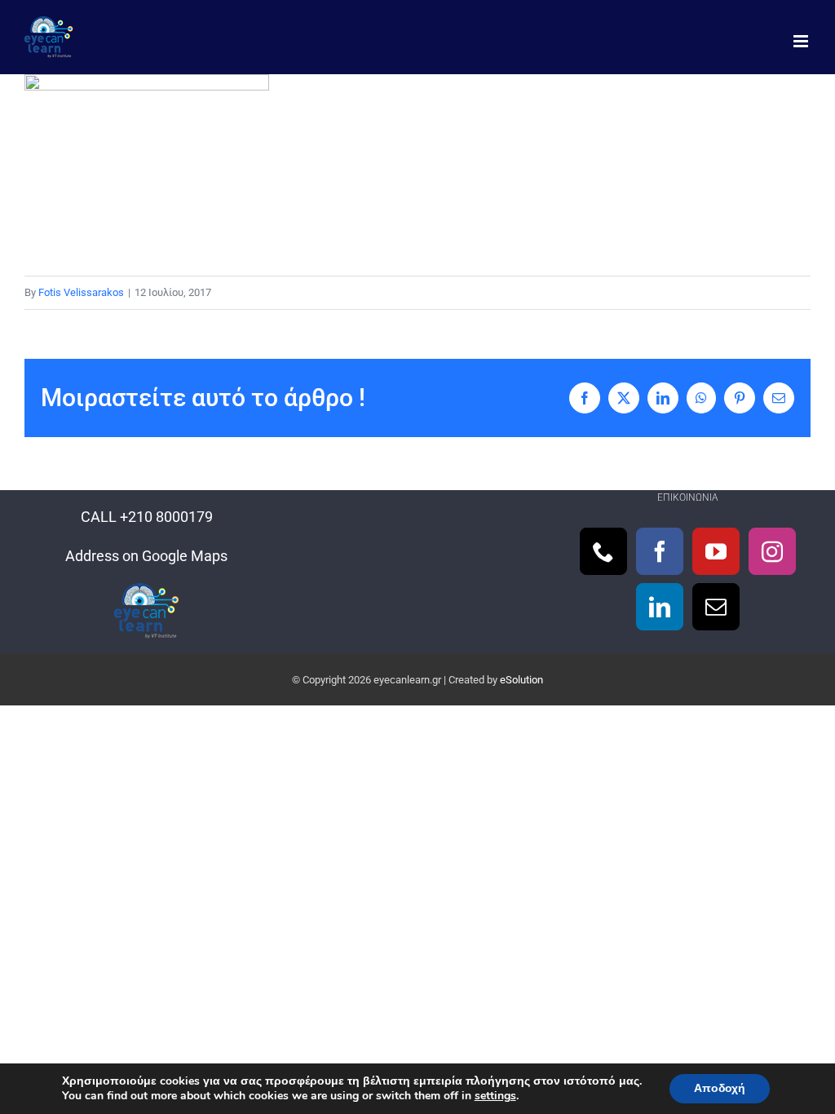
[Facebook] (659, 551)
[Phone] (603, 551)
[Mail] (716, 606)
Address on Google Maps (146, 555)
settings (495, 1096)
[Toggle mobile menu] (802, 41)
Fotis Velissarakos (81, 292)
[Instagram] (772, 551)
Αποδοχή (719, 1088)
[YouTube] (716, 551)
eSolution (521, 680)
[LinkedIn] (659, 606)
